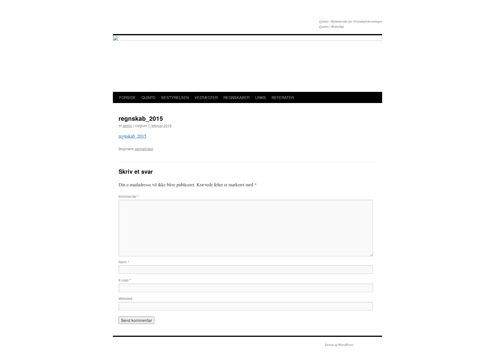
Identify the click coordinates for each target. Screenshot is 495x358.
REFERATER (283, 97)
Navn (124, 261)
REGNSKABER (236, 97)
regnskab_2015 (132, 136)
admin (127, 125)
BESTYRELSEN (175, 97)
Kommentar (129, 196)
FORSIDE (127, 97)
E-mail (125, 280)
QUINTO (149, 97)
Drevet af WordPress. (339, 344)
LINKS (260, 97)
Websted (125, 298)
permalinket (144, 148)
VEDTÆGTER (206, 97)
